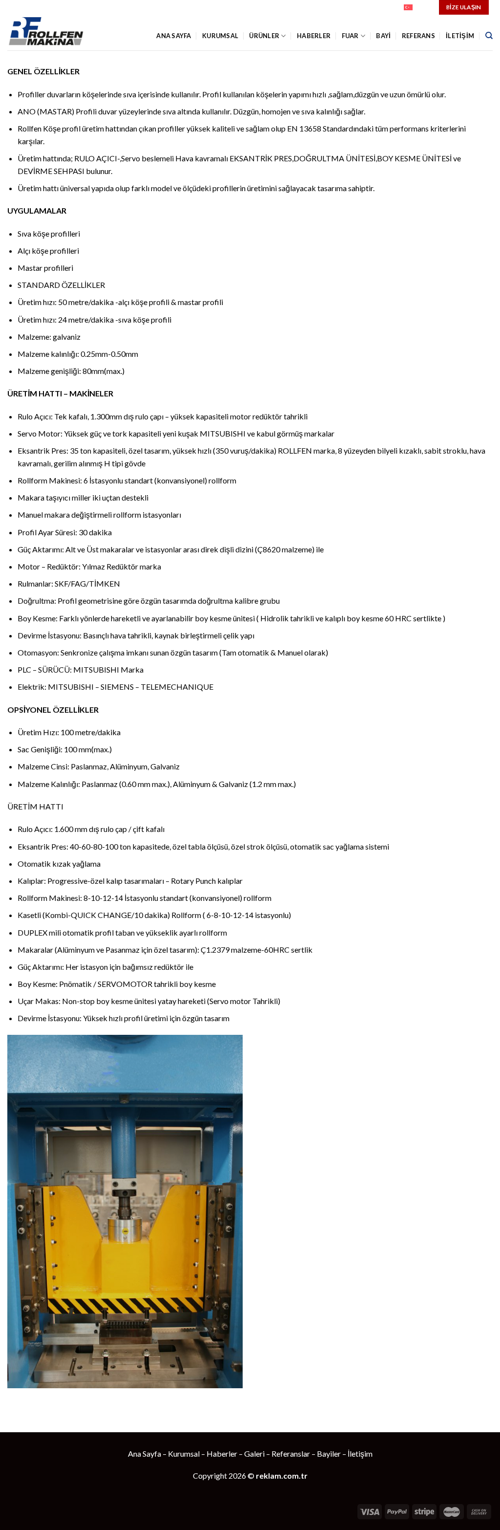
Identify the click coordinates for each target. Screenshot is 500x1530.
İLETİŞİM (460, 36)
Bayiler (329, 1453)
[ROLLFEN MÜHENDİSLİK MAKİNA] (50, 32)
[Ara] (489, 35)
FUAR (350, 36)
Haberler (222, 1453)
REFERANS (418, 36)
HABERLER (314, 36)
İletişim (360, 1453)
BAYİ (383, 36)
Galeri (254, 1453)
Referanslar (290, 1453)
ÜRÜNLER (264, 36)
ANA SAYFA (173, 36)
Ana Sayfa (144, 1453)
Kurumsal (220, 36)
